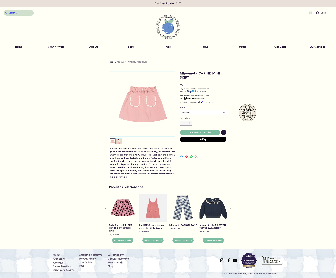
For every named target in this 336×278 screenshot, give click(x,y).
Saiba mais (208, 102)
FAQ (81, 266)
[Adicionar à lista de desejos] (223, 132)
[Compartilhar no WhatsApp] (191, 156)
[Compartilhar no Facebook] (181, 156)
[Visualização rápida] (123, 208)
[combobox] (203, 112)
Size (182, 107)
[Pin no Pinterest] (186, 156)
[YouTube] (235, 260)
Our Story (59, 258)
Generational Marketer (265, 273)
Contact (58, 262)
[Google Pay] (203, 146)
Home (56, 254)
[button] (310, 12)
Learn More (201, 91)
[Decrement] (181, 123)
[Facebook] (228, 260)
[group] (168, 218)
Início (112, 62)
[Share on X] (196, 156)
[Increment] (189, 123)
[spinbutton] (185, 123)
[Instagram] (222, 260)
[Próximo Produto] (230, 207)
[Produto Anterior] (105, 207)
